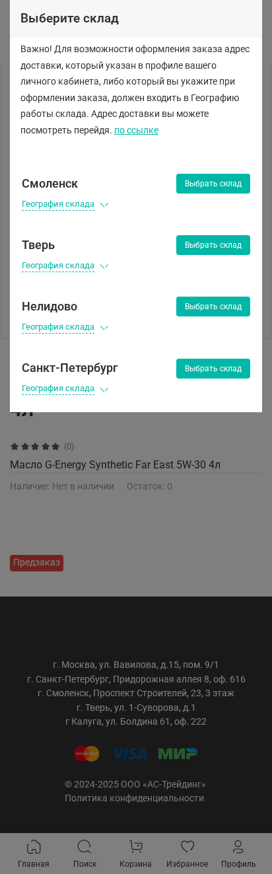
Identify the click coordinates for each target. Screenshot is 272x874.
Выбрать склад (213, 183)
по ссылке (136, 130)
